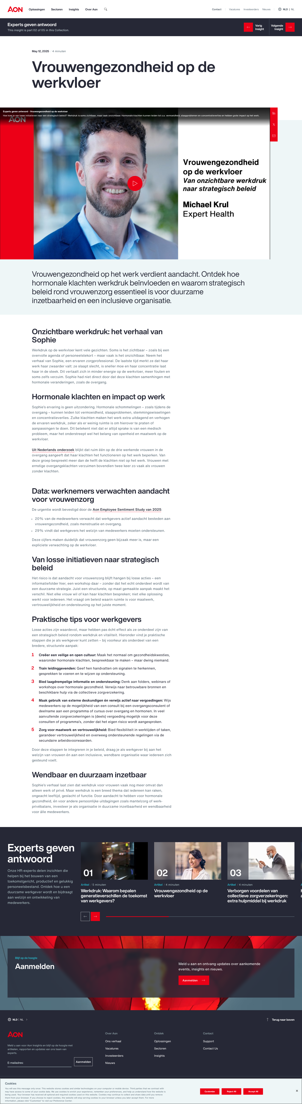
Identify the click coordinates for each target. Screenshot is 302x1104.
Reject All (231, 1091)
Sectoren (57, 9)
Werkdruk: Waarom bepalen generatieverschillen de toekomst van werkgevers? (114, 895)
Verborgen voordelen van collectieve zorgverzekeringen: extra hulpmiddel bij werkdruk (257, 895)
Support (208, 1041)
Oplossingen (37, 9)
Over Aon (91, 9)
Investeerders (251, 9)
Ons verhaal (113, 1041)
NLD (288, 9)
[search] (106, 9)
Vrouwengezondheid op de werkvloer (181, 893)
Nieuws (266, 9)
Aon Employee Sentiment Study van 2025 (127, 509)
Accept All (253, 1091)
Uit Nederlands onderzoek (53, 449)
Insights (74, 9)
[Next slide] (95, 916)
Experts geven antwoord (32, 24)
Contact (216, 9)
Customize (210, 1091)
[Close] (297, 1090)
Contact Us (210, 1048)
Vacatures (234, 9)
